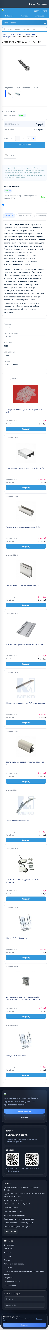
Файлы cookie (11, 1305)
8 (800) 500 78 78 (40, 11)
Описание (9, 216)
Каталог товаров (9, 23)
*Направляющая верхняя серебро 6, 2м (25, 468)
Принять (24, 1325)
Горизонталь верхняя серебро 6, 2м (23, 527)
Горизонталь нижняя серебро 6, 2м (23, 585)
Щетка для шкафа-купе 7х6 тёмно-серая (25, 703)
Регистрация (42, 4)
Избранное (11, 155)
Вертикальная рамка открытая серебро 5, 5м (26, 763)
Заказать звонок (24, 1111)
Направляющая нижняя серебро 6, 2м (24, 644)
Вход (33, 4)
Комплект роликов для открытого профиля (22, 880)
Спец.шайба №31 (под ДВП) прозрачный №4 (25, 410)
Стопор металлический (17, 820)
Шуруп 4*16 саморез (16, 1055)
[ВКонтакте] (3, 205)
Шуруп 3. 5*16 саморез (17, 938)
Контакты (24, 1117)
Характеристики (24, 216)
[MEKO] (17, 1094)
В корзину (26, 145)
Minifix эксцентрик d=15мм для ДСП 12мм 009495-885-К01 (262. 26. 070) (23, 998)
